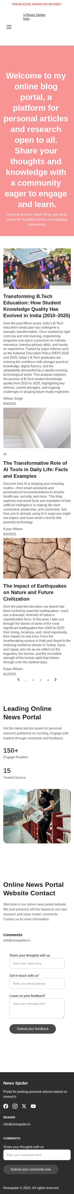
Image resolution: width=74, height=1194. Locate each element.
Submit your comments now (31, 1169)
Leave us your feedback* (27, 996)
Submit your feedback (33, 1029)
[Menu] (9, 27)
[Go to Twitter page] (24, 1106)
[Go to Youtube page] (33, 1106)
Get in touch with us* (24, 975)
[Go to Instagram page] (15, 1106)
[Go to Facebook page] (5, 1106)
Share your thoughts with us (29, 955)
